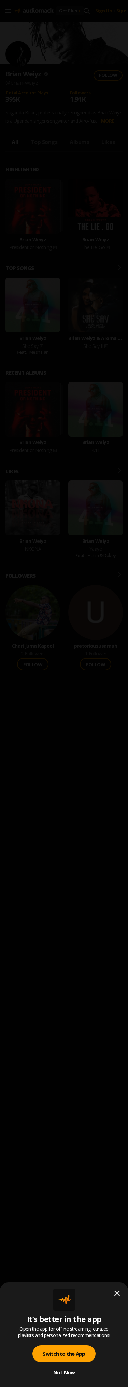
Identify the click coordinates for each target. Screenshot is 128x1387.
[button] (64, 693)
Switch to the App (64, 1353)
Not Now (64, 1372)
